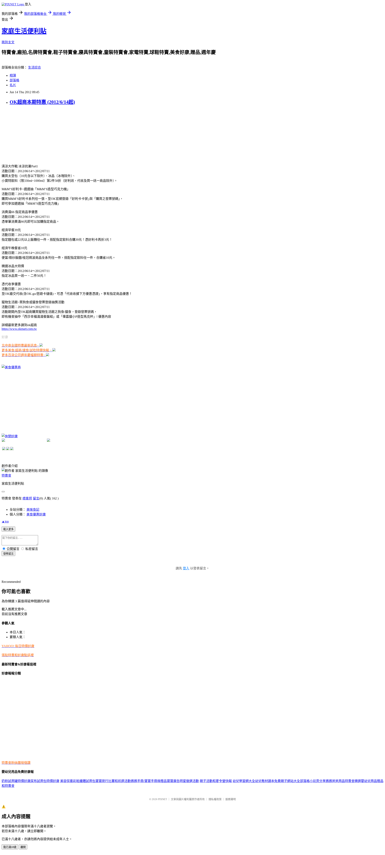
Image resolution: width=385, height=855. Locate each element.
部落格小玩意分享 (313, 781)
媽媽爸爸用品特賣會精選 (343, 781)
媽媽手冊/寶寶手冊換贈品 (149, 781)
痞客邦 (27, 498)
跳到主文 (8, 42)
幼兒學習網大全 (244, 781)
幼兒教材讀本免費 (268, 781)
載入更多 (8, 529)
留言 (36, 498)
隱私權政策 (215, 799)
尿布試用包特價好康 (44, 781)
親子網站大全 (290, 781)
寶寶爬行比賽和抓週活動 (113, 781)
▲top (5, 521)
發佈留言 (8, 553)
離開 (23, 847)
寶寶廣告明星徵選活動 (183, 781)
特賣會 (6, 475)
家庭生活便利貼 (24, 31)
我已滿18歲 (9, 847)
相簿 (13, 75)
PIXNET (162, 799)
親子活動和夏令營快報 (216, 781)
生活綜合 (34, 67)
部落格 (14, 80)
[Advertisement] (32, 134)
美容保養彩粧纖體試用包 (77, 781)
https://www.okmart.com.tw (19, 328)
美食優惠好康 (36, 514)
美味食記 (32, 509)
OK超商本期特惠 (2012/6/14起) (42, 102)
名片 (13, 85)
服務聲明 (230, 799)
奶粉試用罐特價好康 (16, 781)
